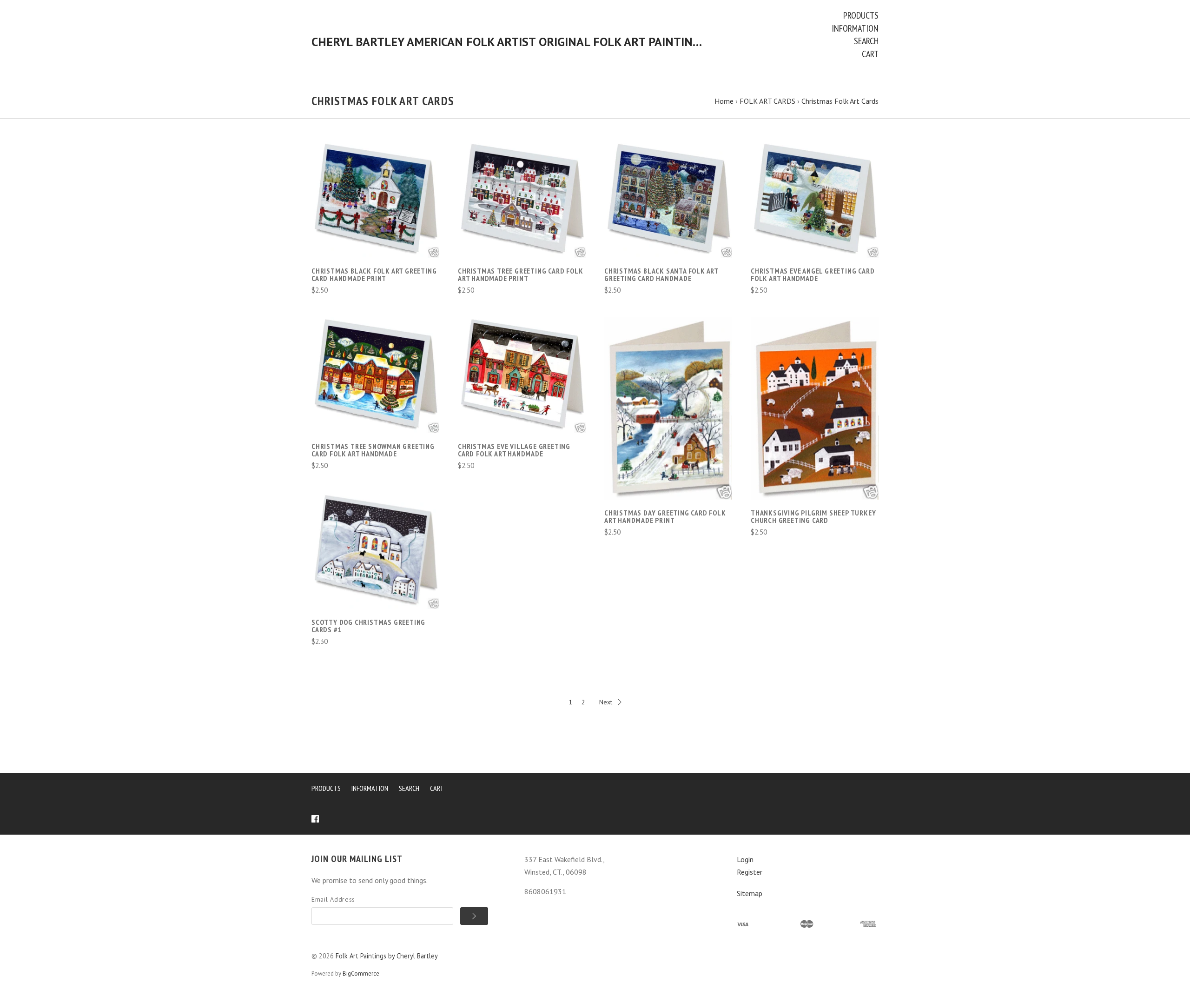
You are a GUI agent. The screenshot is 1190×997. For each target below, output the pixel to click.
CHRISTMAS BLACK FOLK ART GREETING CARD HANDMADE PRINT (373, 274)
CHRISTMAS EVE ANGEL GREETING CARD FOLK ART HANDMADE (812, 274)
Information (855, 28)
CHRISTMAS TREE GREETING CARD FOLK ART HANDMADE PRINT (520, 274)
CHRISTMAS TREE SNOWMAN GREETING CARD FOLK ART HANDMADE (373, 450)
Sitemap (749, 893)
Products (861, 15)
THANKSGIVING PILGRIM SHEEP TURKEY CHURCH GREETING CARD (813, 516)
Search (866, 41)
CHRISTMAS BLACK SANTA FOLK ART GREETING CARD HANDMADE (661, 274)
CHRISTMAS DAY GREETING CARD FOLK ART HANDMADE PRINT (665, 516)
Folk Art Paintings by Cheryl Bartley (387, 955)
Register (749, 872)
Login (745, 859)
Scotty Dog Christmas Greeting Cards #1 (368, 625)
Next (605, 702)
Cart (870, 54)
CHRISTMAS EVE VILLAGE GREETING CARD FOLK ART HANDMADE (514, 450)
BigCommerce (361, 973)
